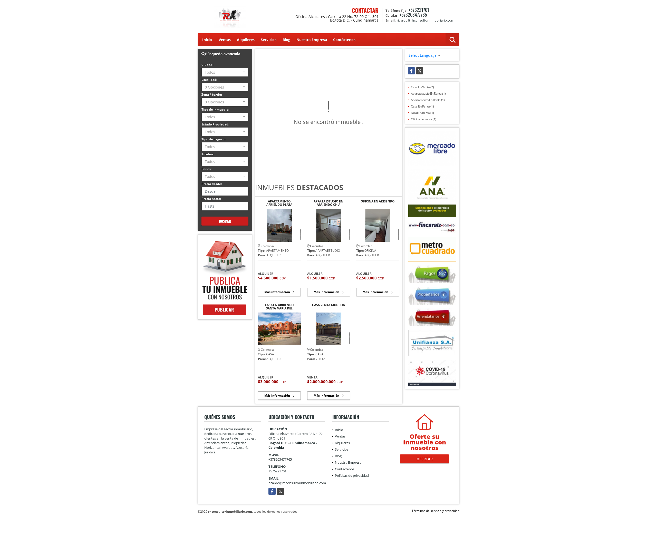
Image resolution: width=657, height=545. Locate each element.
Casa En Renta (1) (422, 106)
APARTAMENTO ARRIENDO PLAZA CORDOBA (279, 203)
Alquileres (246, 39)
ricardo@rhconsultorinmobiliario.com (297, 483)
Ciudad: (207, 65)
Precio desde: (211, 184)
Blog (286, 39)
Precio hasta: (211, 199)
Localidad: (209, 79)
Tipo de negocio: (213, 139)
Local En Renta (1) (422, 113)
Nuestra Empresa (311, 39)
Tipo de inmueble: (215, 109)
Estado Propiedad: (215, 124)
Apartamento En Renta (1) (428, 100)
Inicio (207, 39)
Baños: (206, 169)
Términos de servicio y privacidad (435, 511)
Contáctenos (344, 39)
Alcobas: (207, 154)
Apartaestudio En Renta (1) (428, 93)
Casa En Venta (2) (422, 87)
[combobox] (224, 72)
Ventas (225, 39)
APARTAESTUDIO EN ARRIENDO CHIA (328, 203)
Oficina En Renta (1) (423, 119)
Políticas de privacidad (352, 475)
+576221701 (419, 9)
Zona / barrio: (211, 94)
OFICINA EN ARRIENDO (377, 201)
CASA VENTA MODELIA (328, 305)
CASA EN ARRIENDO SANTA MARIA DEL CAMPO (279, 306)
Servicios (268, 39)
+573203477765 (413, 14)
